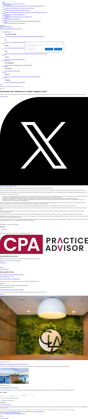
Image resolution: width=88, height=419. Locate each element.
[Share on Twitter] (44, 185)
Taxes (6, 8)
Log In (7, 3)
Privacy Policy (72, 409)
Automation (20, 12)
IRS (13, 8)
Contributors (38, 21)
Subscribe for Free (12, 3)
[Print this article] (12, 186)
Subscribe (2, 267)
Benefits (9, 10)
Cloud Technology (26, 12)
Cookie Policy (39, 411)
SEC (43, 5)
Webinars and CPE (8, 21)
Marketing (17, 16)
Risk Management (21, 14)
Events (13, 21)
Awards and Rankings (16, 18)
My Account (18, 3)
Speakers (18, 23)
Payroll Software (21, 10)
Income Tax (9, 8)
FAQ (43, 411)
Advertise (25, 411)
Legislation (16, 8)
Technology (7, 12)
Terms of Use (33, 411)
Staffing (30, 16)
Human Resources (14, 10)
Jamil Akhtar (2, 283)
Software (45, 12)
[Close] (62, 43)
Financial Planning (14, 14)
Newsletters (6, 412)
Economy (2, 361)
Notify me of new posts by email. (7, 400)
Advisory (4, 13)
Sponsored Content (32, 21)
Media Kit (29, 411)
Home (3, 2)
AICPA (13, 16)
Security (42, 12)
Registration (14, 23)
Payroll (3, 9)
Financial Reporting (15, 5)
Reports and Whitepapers (20, 21)
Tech (3, 11)
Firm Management (5, 15)
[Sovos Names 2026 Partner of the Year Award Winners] (14, 383)
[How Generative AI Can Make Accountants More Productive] (12, 274)
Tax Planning (31, 8)
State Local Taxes (25, 8)
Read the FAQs (3, 262)
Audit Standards (36, 5)
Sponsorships (22, 23)
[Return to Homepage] (5, 404)
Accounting (7, 5)
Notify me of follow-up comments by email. (9, 398)
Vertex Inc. (16, 224)
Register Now (2, 260)
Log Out (23, 3)
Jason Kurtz (2, 294)
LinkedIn (6, 418)
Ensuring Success (8, 23)
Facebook (2, 418)
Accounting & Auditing (6, 4)
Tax (3, 7)
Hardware (38, 12)
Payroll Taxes (27, 10)
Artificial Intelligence (13, 12)
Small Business (26, 5)
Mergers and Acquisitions (24, 16)
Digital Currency (33, 12)
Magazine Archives (12, 412)
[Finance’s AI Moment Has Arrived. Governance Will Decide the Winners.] (14, 285)
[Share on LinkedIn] (4, 96)
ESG (10, 5)
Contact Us (16, 411)
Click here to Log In (17, 260)
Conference (4, 22)
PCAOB (41, 5)
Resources (4, 20)
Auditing (31, 5)
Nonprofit (21, 5)
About (12, 411)
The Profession (5, 17)
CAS (10, 14)
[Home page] (5, 26)
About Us (4, 3)
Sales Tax (20, 8)
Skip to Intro (2, 25)
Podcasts (26, 21)
